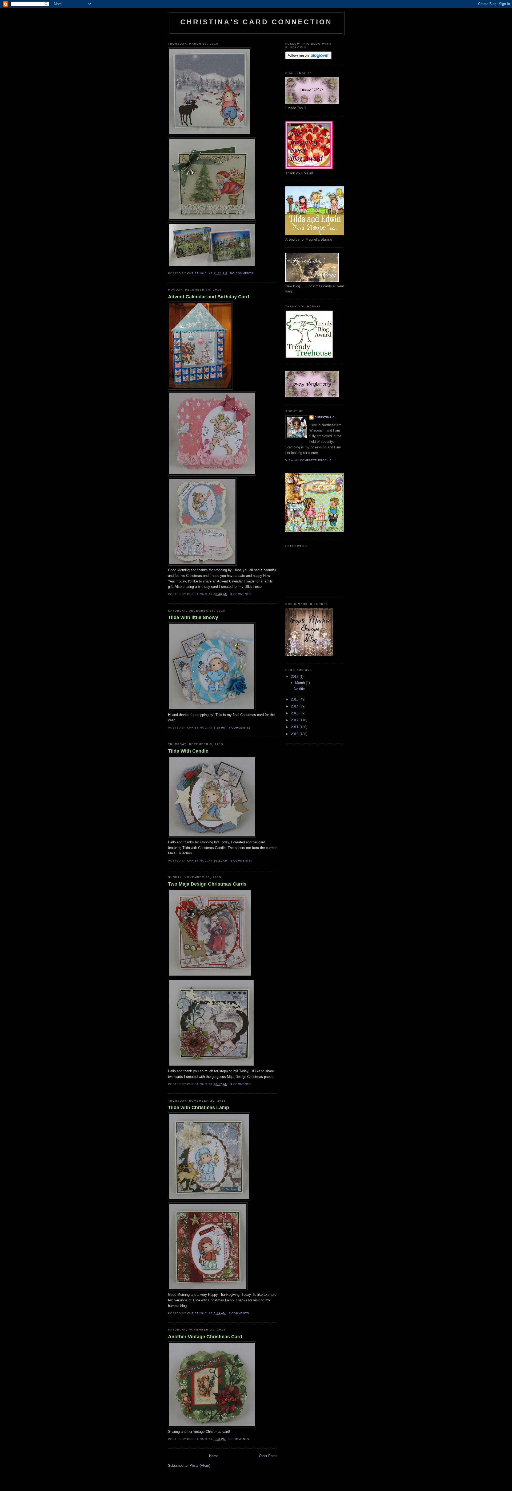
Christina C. (325, 417)
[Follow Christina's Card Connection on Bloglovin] (308, 58)
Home (213, 1456)
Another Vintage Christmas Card (205, 1336)
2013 (295, 713)
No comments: (242, 273)
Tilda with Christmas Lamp (198, 1107)
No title (299, 689)
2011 (295, 727)
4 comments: (240, 727)
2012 (295, 720)
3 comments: (241, 594)
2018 (295, 677)
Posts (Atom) (200, 1465)
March (300, 683)
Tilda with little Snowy (193, 617)
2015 (295, 699)
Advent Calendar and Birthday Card (208, 296)
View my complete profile (308, 460)
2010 (295, 734)
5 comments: (240, 1439)
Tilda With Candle (188, 751)
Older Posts (268, 1456)
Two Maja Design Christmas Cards (207, 884)
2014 (295, 706)
